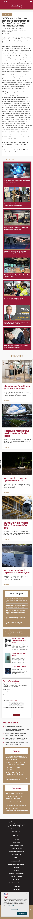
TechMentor (16, 880)
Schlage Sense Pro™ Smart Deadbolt (18, 655)
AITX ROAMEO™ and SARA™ (19, 667)
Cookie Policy (11, 905)
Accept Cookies (22, 913)
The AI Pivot (16, 886)
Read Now (6, 400)
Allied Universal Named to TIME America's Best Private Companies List (16, 346)
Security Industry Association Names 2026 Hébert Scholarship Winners (16, 322)
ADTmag (16, 839)
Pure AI (16, 867)
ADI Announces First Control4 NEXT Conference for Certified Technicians (14, 299)
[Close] (27, 893)
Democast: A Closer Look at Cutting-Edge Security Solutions (16, 778)
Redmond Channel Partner (16, 873)
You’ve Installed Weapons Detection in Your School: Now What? (17, 797)
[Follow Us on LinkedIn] (2, 1)
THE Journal (16, 889)
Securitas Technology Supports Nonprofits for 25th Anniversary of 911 (17, 571)
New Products (16, 632)
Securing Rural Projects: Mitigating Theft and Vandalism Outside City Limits (16, 525)
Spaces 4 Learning (16, 877)
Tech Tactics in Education (16, 883)
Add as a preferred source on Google (26, 1)
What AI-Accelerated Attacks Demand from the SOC (16, 768)
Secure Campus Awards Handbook (16, 805)
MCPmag (16, 858)
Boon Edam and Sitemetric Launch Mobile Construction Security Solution (16, 228)
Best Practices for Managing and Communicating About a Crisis (15, 763)
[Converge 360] (16, 825)
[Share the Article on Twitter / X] (8, 15)
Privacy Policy (14, 700)
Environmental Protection (16, 851)
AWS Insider (16, 842)
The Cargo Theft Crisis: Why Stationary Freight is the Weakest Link (17, 809)
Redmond (16, 870)
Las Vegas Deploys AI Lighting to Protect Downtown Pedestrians (15, 618)
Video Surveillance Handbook (13, 726)
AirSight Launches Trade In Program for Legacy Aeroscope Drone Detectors (15, 252)
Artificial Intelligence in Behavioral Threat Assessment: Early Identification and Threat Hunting (17, 757)
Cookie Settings (14, 909)
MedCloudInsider (16, 861)
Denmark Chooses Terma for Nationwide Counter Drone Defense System (16, 204)
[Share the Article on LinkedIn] (6, 15)
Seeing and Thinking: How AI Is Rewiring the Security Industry (15, 773)
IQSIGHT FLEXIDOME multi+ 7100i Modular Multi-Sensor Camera (19, 640)
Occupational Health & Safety (16, 864)
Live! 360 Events (16, 855)
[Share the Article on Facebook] (3, 15)
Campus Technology (16, 848)
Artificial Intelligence (16, 593)
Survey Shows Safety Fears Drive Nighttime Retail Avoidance (15, 479)
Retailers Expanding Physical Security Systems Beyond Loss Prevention (17, 387)
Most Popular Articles (10, 723)
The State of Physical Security (14, 793)
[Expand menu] (31, 2)
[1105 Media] (16, 832)
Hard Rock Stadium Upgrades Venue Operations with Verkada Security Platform (16, 433)
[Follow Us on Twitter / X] (4, 1)
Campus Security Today (16, 845)
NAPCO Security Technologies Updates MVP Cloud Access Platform (17, 181)
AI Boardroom (16, 836)
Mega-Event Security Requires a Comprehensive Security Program (16, 623)
